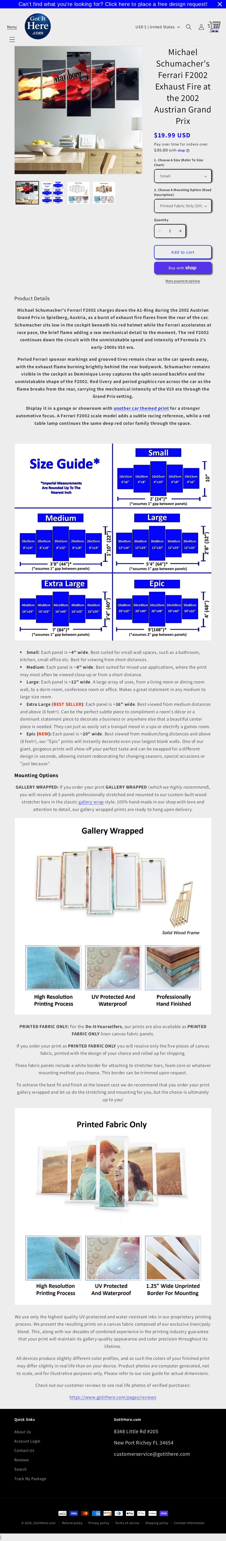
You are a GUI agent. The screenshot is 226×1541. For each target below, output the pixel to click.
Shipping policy (157, 1523)
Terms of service (127, 1523)
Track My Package (30, 1478)
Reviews (21, 1459)
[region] (113, 4)
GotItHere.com (45, 1523)
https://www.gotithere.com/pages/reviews (113, 1397)
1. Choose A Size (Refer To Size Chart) (178, 162)
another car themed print (141, 408)
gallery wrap (91, 802)
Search (20, 1469)
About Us (22, 1431)
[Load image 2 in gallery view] (52, 192)
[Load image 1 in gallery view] (27, 192)
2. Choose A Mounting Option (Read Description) (182, 192)
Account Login (27, 1441)
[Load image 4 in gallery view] (104, 192)
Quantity (161, 220)
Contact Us (24, 1450)
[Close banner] (220, 4)
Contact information (189, 1523)
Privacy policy (99, 1523)
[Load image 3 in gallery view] (78, 192)
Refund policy (72, 1523)
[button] (12, 27)
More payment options (183, 281)
